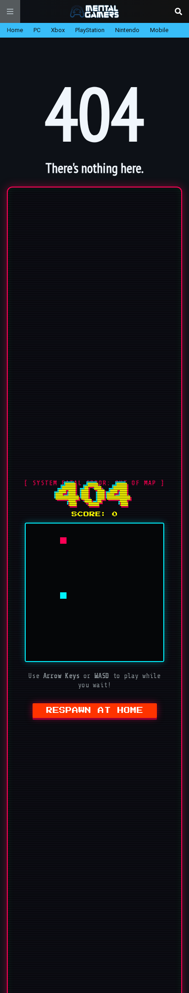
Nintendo (127, 30)
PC (36, 30)
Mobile (159, 30)
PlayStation (90, 30)
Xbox (58, 30)
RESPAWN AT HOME (94, 710)
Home (15, 30)
